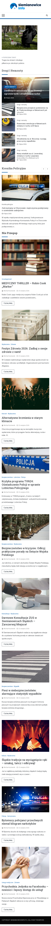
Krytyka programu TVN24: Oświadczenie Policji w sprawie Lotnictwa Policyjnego (21, 485)
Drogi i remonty (10, 87)
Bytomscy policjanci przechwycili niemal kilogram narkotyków (22, 822)
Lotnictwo (17, 477)
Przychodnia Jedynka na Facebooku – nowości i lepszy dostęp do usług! (25, 888)
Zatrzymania (11, 816)
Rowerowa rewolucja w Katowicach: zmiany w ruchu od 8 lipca (31, 125)
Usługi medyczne (7, 882)
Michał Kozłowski (9, 291)
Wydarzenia (6, 344)
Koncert (4, 414)
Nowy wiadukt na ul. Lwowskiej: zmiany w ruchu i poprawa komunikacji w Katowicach (30, 156)
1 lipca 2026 (23, 160)
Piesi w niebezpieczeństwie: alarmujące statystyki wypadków (22, 692)
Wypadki (16, 686)
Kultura (4, 756)
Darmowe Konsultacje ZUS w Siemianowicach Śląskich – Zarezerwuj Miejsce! (19, 621)
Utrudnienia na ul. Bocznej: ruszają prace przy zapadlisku (31, 140)
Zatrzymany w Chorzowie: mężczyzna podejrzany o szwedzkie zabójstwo (25, 209)
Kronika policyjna (7, 204)
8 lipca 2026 (23, 114)
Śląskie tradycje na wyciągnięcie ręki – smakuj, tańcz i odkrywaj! (24, 761)
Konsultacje (6, 614)
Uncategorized (7, 279)
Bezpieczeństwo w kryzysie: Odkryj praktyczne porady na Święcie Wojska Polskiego (25, 552)
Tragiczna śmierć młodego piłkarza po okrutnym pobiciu (13, 61)
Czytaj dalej (8, 303)
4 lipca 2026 (23, 144)
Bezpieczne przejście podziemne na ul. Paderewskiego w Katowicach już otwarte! (32, 110)
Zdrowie (13, 344)
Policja (23, 477)
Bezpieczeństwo (7, 477)
